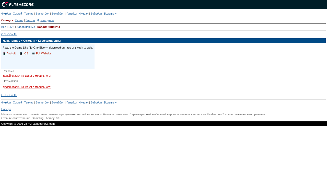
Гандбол (71, 13)
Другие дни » (45, 20)
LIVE (11, 26)
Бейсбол (96, 13)
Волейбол (58, 13)
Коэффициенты (48, 26)
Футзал (83, 13)
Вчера (19, 20)
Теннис (28, 13)
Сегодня (7, 20)
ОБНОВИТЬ (9, 34)
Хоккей (17, 13)
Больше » (110, 13)
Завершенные (26, 26)
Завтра (30, 20)
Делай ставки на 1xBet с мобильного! (27, 75)
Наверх (6, 109)
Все (3, 26)
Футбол (6, 13)
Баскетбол (42, 13)
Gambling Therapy (43, 118)
